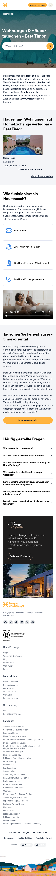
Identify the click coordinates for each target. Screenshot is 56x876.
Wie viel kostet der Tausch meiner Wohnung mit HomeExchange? (26, 463)
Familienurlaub (9, 768)
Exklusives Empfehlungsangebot (17, 758)
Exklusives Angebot (11, 814)
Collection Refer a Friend (13, 788)
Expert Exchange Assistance (15, 801)
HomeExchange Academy (14, 736)
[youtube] (32, 622)
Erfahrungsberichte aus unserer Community (22, 824)
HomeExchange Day (12, 755)
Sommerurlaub (9, 771)
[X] (27, 622)
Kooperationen (9, 820)
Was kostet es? (9, 691)
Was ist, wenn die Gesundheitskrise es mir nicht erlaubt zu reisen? (26, 493)
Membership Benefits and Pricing (17, 794)
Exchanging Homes (11, 781)
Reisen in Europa (10, 761)
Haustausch (8, 765)
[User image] (38, 150)
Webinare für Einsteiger (13, 752)
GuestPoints (8, 688)
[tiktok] (16, 622)
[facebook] (5, 622)
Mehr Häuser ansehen (42, 176)
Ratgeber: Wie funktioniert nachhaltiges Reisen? (23, 740)
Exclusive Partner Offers (13, 804)
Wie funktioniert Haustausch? (18, 448)
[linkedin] (22, 622)
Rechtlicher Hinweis (43, 838)
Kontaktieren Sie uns (12, 714)
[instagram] (11, 622)
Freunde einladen (10, 698)
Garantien (7, 695)
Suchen (49, 46)
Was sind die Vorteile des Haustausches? (23, 455)
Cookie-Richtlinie (25, 838)
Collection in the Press (12, 784)
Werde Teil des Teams (12, 656)
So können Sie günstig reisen (15, 730)
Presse (6, 669)
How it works (8, 807)
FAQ (5, 711)
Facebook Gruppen (11, 733)
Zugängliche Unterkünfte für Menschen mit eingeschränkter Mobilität (21, 747)
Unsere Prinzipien (10, 682)
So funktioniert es (10, 685)
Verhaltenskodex (40, 832)
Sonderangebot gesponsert (15, 797)
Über (5, 653)
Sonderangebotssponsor (14, 774)
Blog (5, 659)
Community (8, 666)
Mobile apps (8, 663)
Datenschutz (9, 838)
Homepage (9, 14)
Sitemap (13, 845)
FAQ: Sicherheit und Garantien (16, 778)
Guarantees (8, 791)
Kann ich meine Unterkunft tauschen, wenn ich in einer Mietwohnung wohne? (26, 483)
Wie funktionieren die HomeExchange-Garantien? (22, 473)
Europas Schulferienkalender (15, 743)
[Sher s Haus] (23, 153)
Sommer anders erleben (13, 726)
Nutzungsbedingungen (19, 832)
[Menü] (50, 5)
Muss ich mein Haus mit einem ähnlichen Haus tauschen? (26, 502)
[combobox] (28, 46)
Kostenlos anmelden (37, 5)
